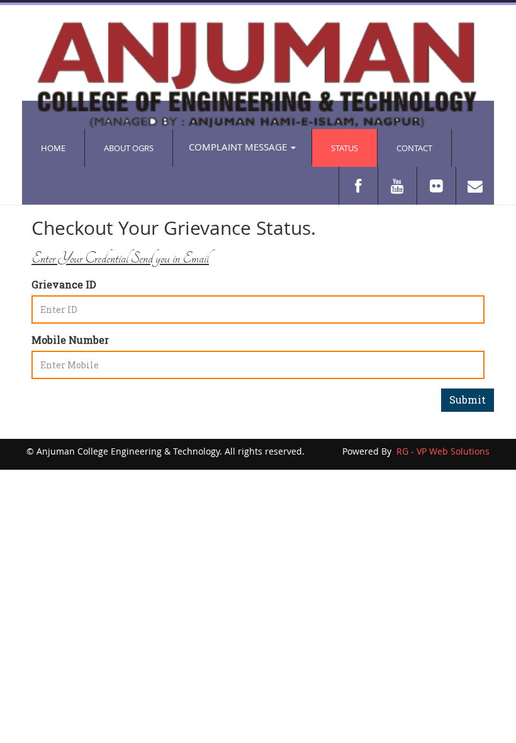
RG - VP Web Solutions (442, 451)
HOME (53, 148)
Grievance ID (63, 284)
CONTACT (414, 148)
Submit (467, 399)
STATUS (344, 148)
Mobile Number (70, 339)
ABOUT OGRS (129, 148)
